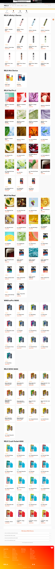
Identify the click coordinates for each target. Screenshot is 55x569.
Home (5, 7)
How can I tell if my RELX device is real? (10, 540)
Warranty (5, 554)
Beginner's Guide (32, 553)
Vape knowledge (32, 550)
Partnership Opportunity (6, 557)
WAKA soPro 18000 (14, 557)
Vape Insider (31, 554)
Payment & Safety (32, 557)
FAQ (4, 550)
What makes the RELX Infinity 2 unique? (10, 535)
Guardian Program (23, 550)
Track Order (5, 553)
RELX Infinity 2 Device (15, 554)
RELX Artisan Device (14, 553)
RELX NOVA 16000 (14, 558)
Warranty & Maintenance (33, 558)
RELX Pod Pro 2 (14, 550)
